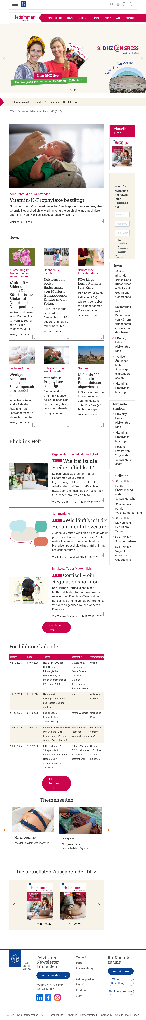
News (70, 18)
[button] (73, 61)
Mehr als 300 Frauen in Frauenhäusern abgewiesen (91, 380)
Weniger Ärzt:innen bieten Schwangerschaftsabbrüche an (21, 384)
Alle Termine (54, 781)
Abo (118, 18)
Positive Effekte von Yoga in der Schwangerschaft (123, 455)
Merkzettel (131, 18)
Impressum (106, 1014)
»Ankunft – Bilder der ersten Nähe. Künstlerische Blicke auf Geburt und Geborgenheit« (21, 294)
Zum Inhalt (55, 625)
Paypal (80, 984)
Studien (82, 18)
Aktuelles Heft (55, 18)
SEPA (79, 995)
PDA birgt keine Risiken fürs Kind (89, 283)
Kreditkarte (83, 990)
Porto (79, 962)
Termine (95, 18)
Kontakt (117, 971)
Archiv (108, 18)
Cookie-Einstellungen (127, 1014)
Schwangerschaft (21, 102)
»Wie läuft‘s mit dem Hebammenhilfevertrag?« (82, 523)
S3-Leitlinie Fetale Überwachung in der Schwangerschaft (126, 490)
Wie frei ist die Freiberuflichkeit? (74, 464)
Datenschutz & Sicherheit (63, 1014)
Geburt (37, 102)
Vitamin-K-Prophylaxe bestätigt (46, 200)
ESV (11, 111)
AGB (43, 1014)
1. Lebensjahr (52, 102)
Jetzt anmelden (50, 975)
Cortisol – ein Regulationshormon (75, 578)
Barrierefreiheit (88, 1014)
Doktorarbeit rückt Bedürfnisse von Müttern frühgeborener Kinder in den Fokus (56, 291)
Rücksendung (84, 968)
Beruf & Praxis (70, 102)
